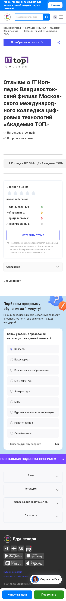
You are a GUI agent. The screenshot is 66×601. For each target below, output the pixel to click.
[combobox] (31, 17)
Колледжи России (12, 28)
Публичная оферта (13, 572)
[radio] (9, 193)
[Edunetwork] (7, 17)
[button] (33, 476)
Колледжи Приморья (35, 28)
